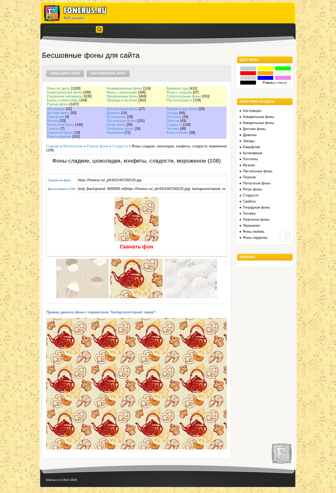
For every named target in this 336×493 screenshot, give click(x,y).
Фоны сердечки (59, 136)
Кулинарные (116, 117)
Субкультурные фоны (183, 96)
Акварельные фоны (122, 109)
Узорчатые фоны (60, 132)
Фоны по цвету (58, 88)
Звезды (172, 113)
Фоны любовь (177, 132)
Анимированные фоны (124, 88)
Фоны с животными (122, 92)
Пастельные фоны (121, 121)
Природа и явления (122, 100)
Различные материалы (65, 96)
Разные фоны (58, 104)
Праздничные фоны (122, 96)
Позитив (172, 121)
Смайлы (53, 129)
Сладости (174, 125)
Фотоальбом (73, 146)
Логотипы (173, 117)
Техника (172, 129)
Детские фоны (58, 113)
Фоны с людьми (179, 92)
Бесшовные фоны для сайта (91, 55)
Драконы (113, 113)
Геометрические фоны (64, 92)
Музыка (53, 121)
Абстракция (56, 109)
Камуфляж (55, 117)
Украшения (115, 132)
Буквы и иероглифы (62, 100)
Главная (52, 146)
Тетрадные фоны (120, 129)
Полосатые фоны (60, 125)
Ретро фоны (116, 125)
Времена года (177, 88)
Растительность (179, 100)
